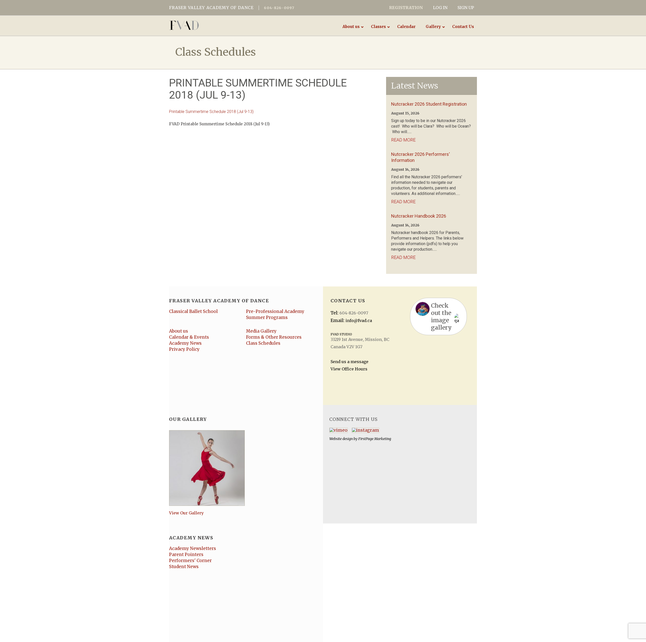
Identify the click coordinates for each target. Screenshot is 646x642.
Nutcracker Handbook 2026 (418, 216)
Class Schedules (263, 343)
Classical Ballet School (193, 311)
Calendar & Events (189, 337)
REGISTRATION (406, 7)
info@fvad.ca (358, 320)
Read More (403, 139)
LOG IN (440, 7)
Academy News (185, 343)
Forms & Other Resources (274, 337)
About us (178, 331)
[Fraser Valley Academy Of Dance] (203, 25)
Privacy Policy (184, 349)
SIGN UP (465, 7)
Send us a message (349, 361)
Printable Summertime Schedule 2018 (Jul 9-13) (211, 111)
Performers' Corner (190, 560)
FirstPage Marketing (374, 438)
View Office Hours (349, 368)
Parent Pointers (186, 554)
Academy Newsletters (192, 548)
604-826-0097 (279, 8)
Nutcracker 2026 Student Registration (429, 104)
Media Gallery (261, 331)
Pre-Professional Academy (275, 311)
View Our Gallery (186, 512)
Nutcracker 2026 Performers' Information (420, 157)
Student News (184, 566)
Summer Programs (267, 317)
